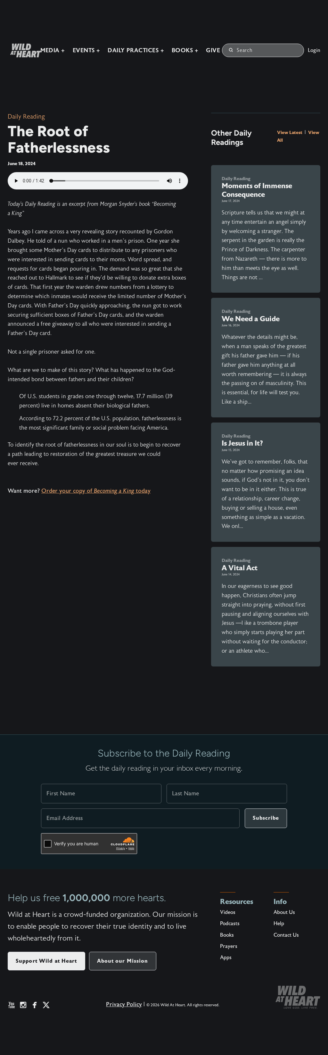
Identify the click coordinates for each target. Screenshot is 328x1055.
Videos (227, 912)
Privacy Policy (124, 1004)
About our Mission (122, 961)
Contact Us (286, 935)
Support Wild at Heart (46, 961)
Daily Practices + (136, 50)
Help (279, 923)
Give (213, 50)
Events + (86, 50)
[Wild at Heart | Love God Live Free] (23, 50)
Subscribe (266, 818)
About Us (284, 912)
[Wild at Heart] (297, 997)
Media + (52, 50)
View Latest (290, 132)
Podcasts (230, 923)
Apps (226, 957)
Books (227, 935)
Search (245, 50)
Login (314, 50)
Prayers (228, 946)
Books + (185, 50)
